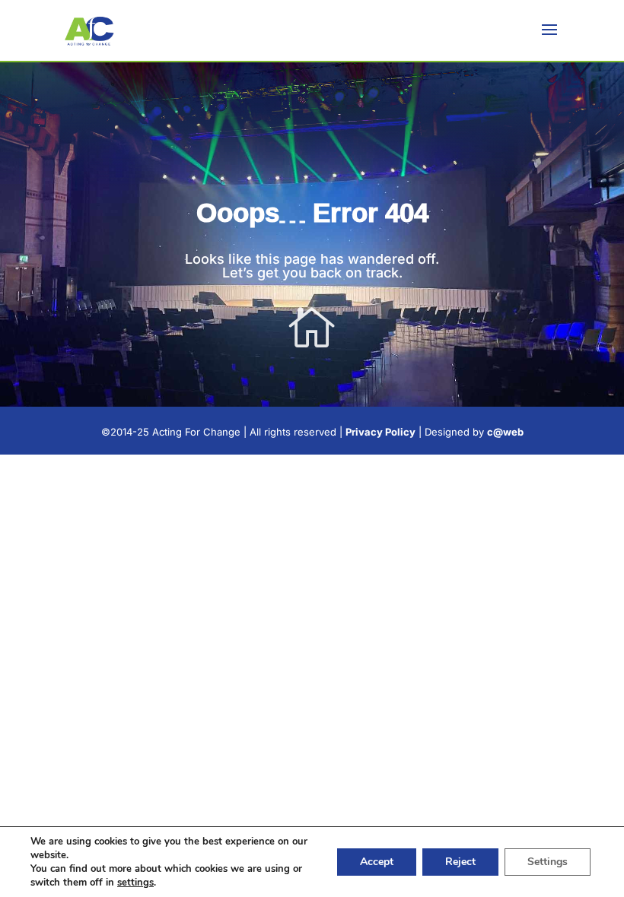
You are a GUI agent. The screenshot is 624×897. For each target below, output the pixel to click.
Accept (376, 861)
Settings (547, 861)
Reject (460, 861)
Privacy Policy (380, 432)
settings (135, 882)
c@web (505, 432)
